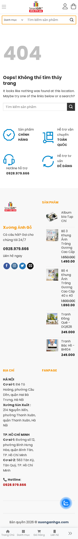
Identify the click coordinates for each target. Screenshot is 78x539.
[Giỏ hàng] (73, 7)
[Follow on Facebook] (6, 266)
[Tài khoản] (65, 7)
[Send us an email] (30, 266)
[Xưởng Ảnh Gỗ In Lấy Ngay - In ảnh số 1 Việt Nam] (36, 7)
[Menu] (4, 7)
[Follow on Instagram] (14, 266)
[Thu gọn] (70, 533)
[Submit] (72, 20)
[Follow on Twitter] (22, 266)
